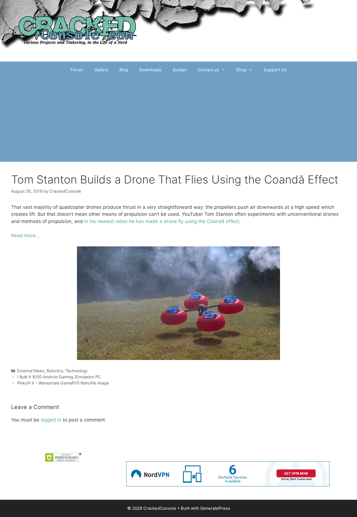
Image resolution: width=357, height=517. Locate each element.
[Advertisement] (178, 120)
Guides (180, 69)
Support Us (275, 69)
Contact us (208, 69)
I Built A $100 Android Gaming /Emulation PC (59, 376)
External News (30, 370)
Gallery (101, 69)
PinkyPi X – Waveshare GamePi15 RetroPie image (63, 383)
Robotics (55, 370)
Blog (123, 69)
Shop (241, 69)
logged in (51, 420)
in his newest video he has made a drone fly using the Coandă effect (161, 221)
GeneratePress (215, 508)
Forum (77, 69)
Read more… (25, 235)
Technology (77, 370)
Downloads (150, 69)
